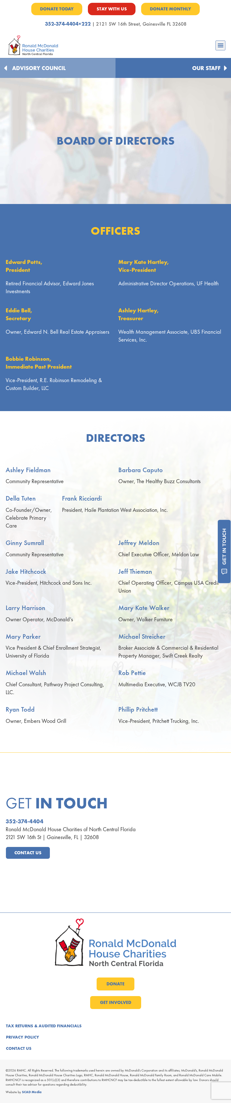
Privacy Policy (22, 1037)
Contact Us (19, 1048)
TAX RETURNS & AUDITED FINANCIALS (44, 1026)
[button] (220, 45)
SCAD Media (31, 1092)
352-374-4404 (24, 821)
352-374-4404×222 (68, 24)
